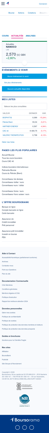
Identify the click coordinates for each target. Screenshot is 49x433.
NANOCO (11, 46)
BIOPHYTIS (7, 117)
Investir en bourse (9, 234)
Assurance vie (8, 219)
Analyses (31, 36)
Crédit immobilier (9, 222)
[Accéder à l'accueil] (4, 12)
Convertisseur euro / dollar (13, 185)
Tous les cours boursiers (12, 158)
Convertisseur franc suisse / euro (15, 194)
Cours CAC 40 (8, 161)
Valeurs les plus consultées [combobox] (15, 106)
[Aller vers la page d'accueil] (7, 3)
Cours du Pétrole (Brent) (12, 173)
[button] (3, 4)
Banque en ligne (8, 206)
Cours (5, 36)
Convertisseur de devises (12, 179)
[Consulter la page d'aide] (36, 3)
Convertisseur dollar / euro (13, 182)
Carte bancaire (8, 213)
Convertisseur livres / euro (13, 191)
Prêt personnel (8, 225)
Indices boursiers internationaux (15, 167)
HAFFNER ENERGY (10, 126)
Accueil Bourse (8, 155)
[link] (19, 257)
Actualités (17, 36)
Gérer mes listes (8, 142)
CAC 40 (5, 131)
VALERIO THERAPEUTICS (13, 135)
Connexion (43, 4)
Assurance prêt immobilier (13, 231)
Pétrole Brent (8, 122)
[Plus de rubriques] (45, 36)
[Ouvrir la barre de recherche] (32, 3)
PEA (3, 237)
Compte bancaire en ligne (12, 210)
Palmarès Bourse (9, 170)
